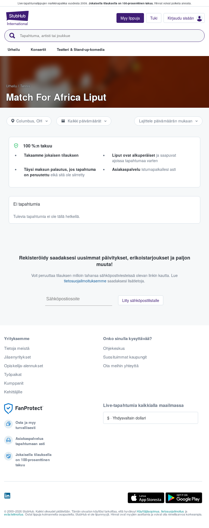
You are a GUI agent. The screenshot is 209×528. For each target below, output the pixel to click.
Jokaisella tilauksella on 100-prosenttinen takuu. (121, 3)
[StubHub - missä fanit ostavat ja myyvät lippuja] (17, 18)
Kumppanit (13, 383)
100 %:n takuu (37, 146)
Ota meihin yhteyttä (121, 365)
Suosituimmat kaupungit (125, 357)
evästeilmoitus (13, 514)
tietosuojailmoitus (172, 511)
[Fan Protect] (23, 408)
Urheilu (11, 85)
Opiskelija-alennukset (23, 365)
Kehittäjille (13, 392)
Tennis (25, 85)
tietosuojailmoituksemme (85, 280)
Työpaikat (12, 374)
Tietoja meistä (16, 348)
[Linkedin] (7, 497)
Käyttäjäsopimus (148, 511)
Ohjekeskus (114, 348)
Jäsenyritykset (17, 357)
